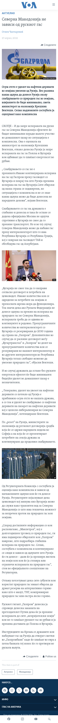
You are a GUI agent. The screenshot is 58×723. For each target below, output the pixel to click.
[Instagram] (22, 719)
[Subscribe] (40, 690)
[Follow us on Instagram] (12, 690)
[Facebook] (9, 719)
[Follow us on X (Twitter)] (19, 690)
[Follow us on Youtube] (26, 690)
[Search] (49, 719)
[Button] (48, 45)
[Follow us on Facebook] (5, 690)
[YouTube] (36, 719)
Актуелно (8, 13)
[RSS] (33, 690)
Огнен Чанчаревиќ (12, 32)
